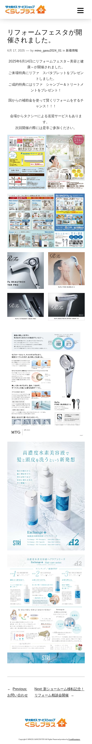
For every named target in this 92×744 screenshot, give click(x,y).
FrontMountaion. (74, 739)
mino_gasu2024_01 (48, 50)
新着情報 (72, 50)
